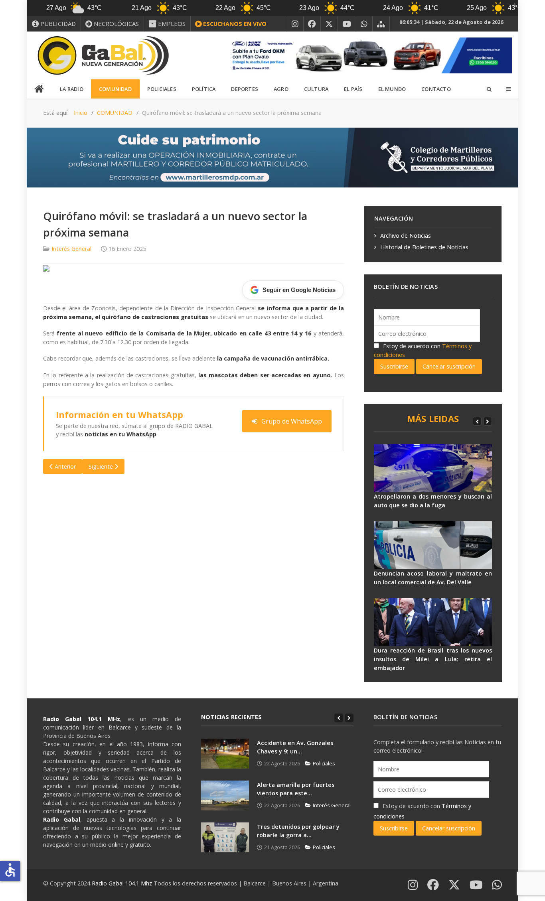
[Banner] (368, 55)
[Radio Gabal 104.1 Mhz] (103, 55)
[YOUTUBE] (347, 24)
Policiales (324, 763)
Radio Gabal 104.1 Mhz (123, 883)
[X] (329, 24)
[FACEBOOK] (312, 24)
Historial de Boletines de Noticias (424, 247)
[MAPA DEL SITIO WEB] (381, 24)
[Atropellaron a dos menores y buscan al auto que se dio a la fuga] (433, 468)
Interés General (71, 248)
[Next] (487, 421)
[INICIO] (39, 89)
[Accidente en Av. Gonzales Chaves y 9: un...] (225, 754)
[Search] (489, 89)
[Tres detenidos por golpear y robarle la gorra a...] (225, 837)
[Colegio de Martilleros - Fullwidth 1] (272, 157)
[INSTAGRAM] (295, 24)
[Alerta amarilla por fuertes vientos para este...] (225, 795)
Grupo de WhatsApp (291, 421)
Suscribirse (394, 366)
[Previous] (477, 421)
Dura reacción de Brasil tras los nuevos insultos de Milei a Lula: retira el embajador (433, 659)
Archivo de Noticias (405, 235)
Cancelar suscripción (449, 366)
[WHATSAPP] (364, 24)
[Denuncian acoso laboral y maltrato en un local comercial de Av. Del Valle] (433, 545)
